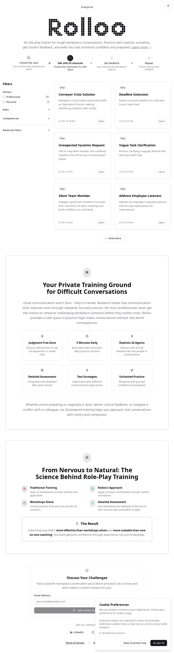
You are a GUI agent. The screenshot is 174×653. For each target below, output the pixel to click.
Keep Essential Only (135, 643)
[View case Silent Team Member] (83, 206)
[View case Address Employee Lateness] (143, 206)
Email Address (42, 595)
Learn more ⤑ (141, 47)
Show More (114, 238)
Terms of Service (75, 642)
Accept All (158, 643)
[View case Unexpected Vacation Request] (83, 155)
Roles (6, 109)
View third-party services (113, 633)
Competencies (11, 118)
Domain (7, 92)
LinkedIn (79, 632)
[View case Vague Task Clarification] (143, 155)
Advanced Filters (12, 130)
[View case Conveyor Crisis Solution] (83, 105)
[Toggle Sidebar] (168, 6)
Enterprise (87, 7)
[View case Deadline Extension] (143, 105)
